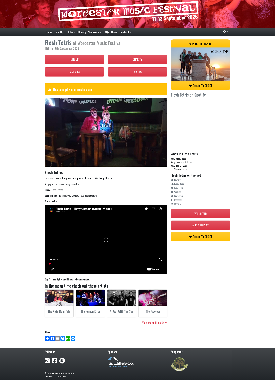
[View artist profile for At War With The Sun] (121, 298)
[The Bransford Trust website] (179, 364)
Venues (137, 72)
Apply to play (200, 225)
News (114, 32)
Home (49, 32)
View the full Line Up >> (154, 323)
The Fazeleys (153, 311)
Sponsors (93, 32)
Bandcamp (178, 188)
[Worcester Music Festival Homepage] (137, 14)
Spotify (177, 180)
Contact (124, 32)
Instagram (178, 196)
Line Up (59, 32)
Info (70, 32)
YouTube (177, 192)
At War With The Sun (121, 311)
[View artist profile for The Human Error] (90, 298)
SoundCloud (179, 184)
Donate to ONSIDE (202, 85)
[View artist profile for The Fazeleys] (153, 298)
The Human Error (90, 311)
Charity (81, 32)
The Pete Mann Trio (59, 311)
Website (177, 204)
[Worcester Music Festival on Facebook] (55, 360)
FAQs (106, 32)
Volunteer (200, 214)
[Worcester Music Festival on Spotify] (62, 360)
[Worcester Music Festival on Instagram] (48, 360)
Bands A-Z (74, 72)
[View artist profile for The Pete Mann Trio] (59, 298)
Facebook (178, 200)
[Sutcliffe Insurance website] (120, 361)
